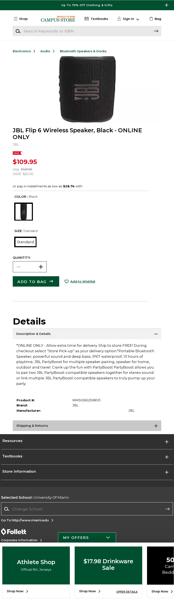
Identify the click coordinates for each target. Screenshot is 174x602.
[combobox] (87, 509)
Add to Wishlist (82, 281)
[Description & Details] (87, 334)
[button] (87, 5)
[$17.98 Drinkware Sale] (108, 581)
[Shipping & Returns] (87, 426)
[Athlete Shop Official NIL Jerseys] (36, 581)
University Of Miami (35, 497)
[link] (154, 19)
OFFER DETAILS (127, 591)
